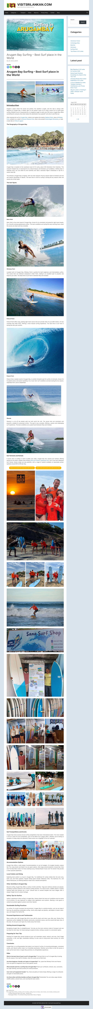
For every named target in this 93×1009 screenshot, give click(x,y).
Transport (23, 12)
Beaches (73, 45)
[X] (16, 67)
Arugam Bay (24, 117)
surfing (31, 991)
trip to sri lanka (36, 991)
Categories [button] (13, 12)
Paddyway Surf (44, 460)
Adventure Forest (75, 41)
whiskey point (56, 991)
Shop (58, 12)
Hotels (29, 12)
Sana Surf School (35, 460)
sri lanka (20, 991)
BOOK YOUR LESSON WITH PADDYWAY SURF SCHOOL (22, 467)
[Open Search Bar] (87, 13)
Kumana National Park (28, 119)
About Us (36, 12)
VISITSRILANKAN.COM (34, 4)
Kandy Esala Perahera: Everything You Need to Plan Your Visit (78, 74)
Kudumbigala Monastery (52, 119)
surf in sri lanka (25, 991)
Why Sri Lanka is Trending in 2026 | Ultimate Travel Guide (78, 91)
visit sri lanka (43, 991)
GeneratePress (57, 1003)
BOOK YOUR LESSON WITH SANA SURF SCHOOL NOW (48, 467)
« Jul (77, 119)
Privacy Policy (44, 12)
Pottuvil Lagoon (19, 121)
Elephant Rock (49, 117)
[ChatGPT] (18, 67)
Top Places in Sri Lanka (77, 51)
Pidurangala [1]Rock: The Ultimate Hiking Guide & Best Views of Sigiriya (24, 994)
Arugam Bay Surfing (12, 991)
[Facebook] (8, 67)
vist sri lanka (49, 991)
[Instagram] (13, 67)
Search (72, 19)
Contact (52, 12)
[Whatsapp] (10, 67)
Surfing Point (11, 990)
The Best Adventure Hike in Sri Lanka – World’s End (19, 993)
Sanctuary (73, 47)
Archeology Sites (75, 43)
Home (6, 12)
